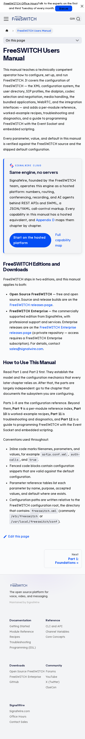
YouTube (51, 677)
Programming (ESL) (22, 647)
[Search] (78, 18)
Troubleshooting (20, 642)
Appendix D (45, 220)
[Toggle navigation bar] (6, 19)
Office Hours (17, 716)
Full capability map (63, 240)
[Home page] (7, 31)
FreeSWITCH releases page (31, 305)
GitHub (14, 682)
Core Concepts (55, 637)
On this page (15, 40)
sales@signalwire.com (26, 349)
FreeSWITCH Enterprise (25, 677)
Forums (51, 671)
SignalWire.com (19, 711)
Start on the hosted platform (29, 240)
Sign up (63, 8)
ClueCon (51, 687)
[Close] (82, 6)
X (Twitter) (53, 682)
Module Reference (21, 631)
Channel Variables (57, 631)
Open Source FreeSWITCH (27, 671)
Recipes (14, 637)
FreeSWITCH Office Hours (21, 3)
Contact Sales (18, 722)
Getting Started (19, 626)
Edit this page (18, 536)
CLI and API (54, 626)
